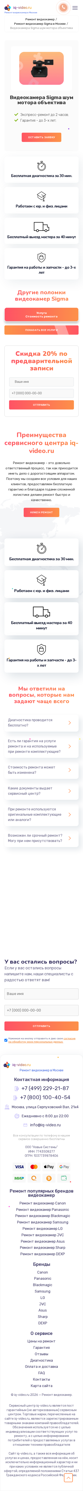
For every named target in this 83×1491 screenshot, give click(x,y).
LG (43, 1298)
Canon (42, 1272)
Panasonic (42, 1278)
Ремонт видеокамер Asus (43, 1241)
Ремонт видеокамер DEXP (42, 1254)
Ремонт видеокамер (40, 19)
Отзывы (41, 1354)
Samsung (42, 1291)
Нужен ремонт (41, 512)
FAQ (41, 1373)
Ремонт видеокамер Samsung (42, 1222)
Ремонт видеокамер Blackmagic (42, 1216)
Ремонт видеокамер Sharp (42, 1248)
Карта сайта (41, 1386)
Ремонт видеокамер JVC (42, 1235)
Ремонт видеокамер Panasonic (42, 1210)
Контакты (41, 1379)
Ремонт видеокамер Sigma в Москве (40, 23)
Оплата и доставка (41, 1367)
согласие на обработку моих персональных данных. (41, 1040)
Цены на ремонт (41, 1341)
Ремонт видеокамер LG (43, 1229)
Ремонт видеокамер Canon (42, 1203)
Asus (43, 1310)
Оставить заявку (41, 137)
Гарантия (41, 1348)
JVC (42, 1304)
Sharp (43, 1317)
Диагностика (41, 1360)
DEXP (42, 1323)
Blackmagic (42, 1285)
